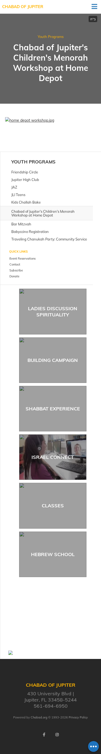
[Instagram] (57, 734)
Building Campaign (52, 360)
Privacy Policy (78, 717)
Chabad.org (39, 717)
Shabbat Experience (53, 409)
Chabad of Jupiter (22, 6)
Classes (53, 505)
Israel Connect (53, 457)
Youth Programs (51, 36)
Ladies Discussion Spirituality (52, 311)
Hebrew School (53, 554)
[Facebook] (44, 734)
